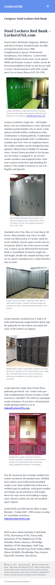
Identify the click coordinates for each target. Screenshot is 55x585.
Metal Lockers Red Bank (19, 570)
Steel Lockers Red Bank (29, 572)
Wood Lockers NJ (19, 575)
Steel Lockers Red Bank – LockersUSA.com (27, 33)
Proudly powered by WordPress (16, 581)
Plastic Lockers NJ (36, 570)
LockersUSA (13, 6)
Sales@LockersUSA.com (35, 116)
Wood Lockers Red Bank (36, 575)
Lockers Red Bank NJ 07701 (23, 567)
